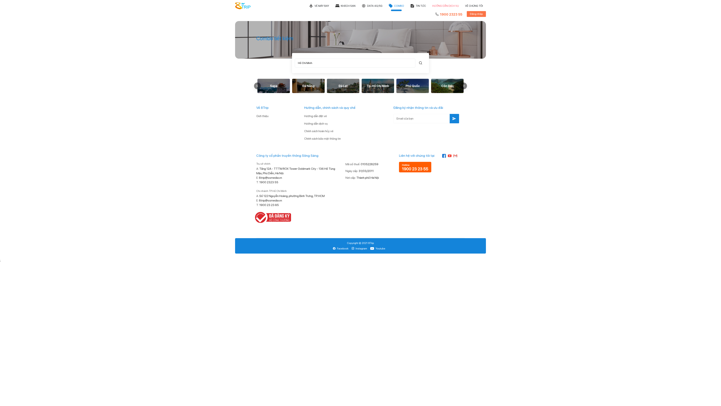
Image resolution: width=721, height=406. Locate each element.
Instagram (361, 248)
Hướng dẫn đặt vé (315, 116)
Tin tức (421, 5)
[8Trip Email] (455, 156)
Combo (399, 5)
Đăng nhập (476, 13)
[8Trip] (243, 5)
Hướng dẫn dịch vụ (445, 5)
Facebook (342, 248)
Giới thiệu (262, 116)
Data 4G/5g (374, 5)
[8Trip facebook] (444, 156)
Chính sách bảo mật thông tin (322, 138)
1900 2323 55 (451, 14)
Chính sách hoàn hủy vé (318, 131)
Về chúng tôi (474, 5)
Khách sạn (348, 5)
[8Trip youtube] (450, 156)
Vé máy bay (321, 5)
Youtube (380, 248)
